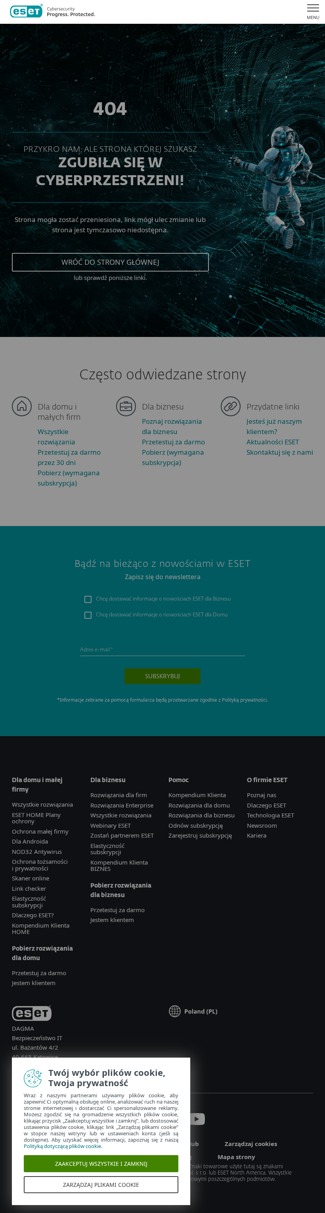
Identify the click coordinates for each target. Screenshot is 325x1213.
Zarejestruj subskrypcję (200, 835)
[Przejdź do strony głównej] (52, 12)
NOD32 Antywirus (37, 851)
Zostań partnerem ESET (122, 835)
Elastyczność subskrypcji (29, 901)
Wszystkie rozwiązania (42, 804)
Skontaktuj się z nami (280, 452)
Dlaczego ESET (266, 805)
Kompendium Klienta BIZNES (119, 865)
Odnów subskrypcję (195, 825)
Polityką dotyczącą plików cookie (62, 1146)
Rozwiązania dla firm (118, 795)
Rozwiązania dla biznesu (201, 815)
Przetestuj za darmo (173, 441)
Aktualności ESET (273, 441)
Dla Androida (30, 841)
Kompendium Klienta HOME (40, 928)
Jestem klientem (33, 983)
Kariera (256, 835)
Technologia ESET (270, 815)
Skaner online (30, 878)
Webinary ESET (110, 825)
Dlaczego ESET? (33, 915)
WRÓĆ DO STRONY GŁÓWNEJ (110, 262)
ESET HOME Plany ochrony (36, 818)
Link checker (29, 888)
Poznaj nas (261, 795)
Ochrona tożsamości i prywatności (40, 864)
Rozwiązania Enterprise (121, 805)
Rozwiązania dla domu (199, 805)
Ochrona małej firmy (40, 831)
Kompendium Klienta (197, 795)
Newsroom (262, 825)
